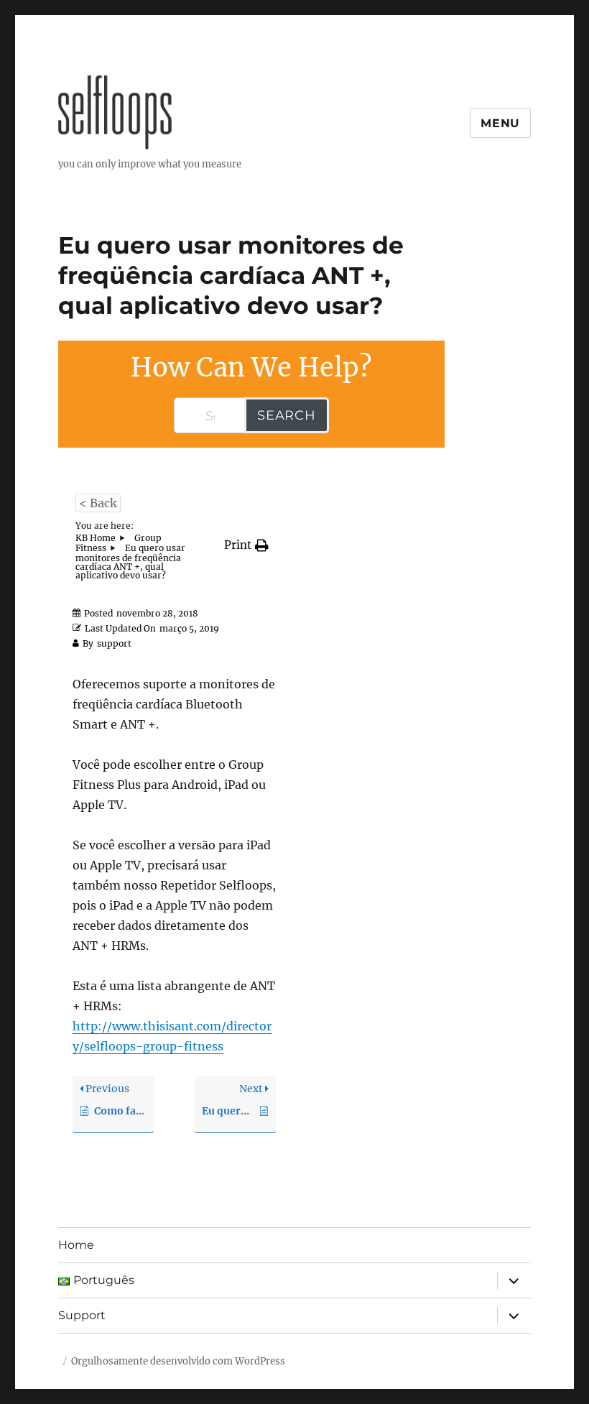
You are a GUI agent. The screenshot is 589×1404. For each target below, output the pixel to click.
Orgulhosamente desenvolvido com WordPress (178, 1361)
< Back (98, 503)
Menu (500, 123)
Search (286, 415)
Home (76, 1245)
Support (82, 1315)
